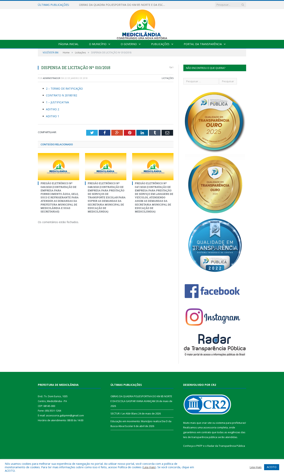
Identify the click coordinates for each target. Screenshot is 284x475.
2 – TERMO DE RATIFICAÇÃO (64, 88)
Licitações (167, 78)
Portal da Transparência (203, 44)
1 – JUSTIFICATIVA (57, 102)
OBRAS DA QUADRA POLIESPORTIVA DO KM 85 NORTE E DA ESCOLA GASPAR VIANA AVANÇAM (123, 5)
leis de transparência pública (200, 437)
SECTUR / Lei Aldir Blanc (124, 413)
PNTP (199, 446)
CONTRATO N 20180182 (61, 95)
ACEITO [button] (271, 467)
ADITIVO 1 (52, 116)
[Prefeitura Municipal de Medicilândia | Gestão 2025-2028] (142, 23)
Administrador (51, 78)
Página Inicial (68, 44)
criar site (207, 423)
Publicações (160, 44)
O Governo (129, 44)
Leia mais (149, 467)
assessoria (209, 427)
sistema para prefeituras (230, 423)
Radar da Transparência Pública (226, 446)
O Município (97, 44)
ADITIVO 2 (52, 109)
